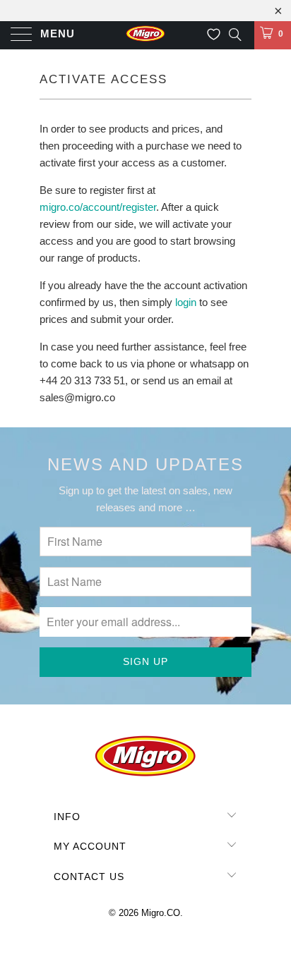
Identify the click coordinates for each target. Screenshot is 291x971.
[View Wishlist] (214, 34)
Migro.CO (160, 913)
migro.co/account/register (98, 207)
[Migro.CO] (145, 35)
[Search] (234, 33)
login (185, 302)
